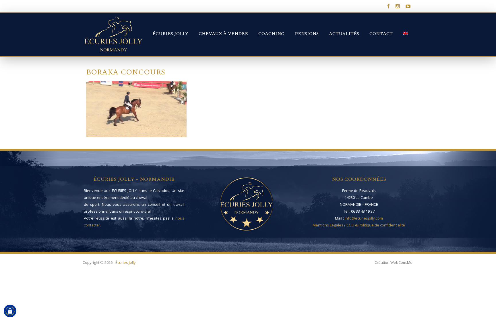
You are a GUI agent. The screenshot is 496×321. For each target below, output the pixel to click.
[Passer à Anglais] (405, 29)
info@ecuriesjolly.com (364, 218)
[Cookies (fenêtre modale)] (10, 311)
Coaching (271, 33)
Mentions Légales (328, 225)
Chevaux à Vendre (223, 33)
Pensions (307, 33)
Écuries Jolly (170, 33)
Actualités (344, 33)
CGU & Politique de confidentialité (375, 225)
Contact (381, 33)
